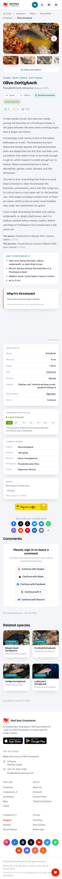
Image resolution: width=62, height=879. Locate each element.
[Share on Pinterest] (27, 530)
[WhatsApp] (55, 842)
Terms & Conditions (42, 801)
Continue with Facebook (32, 584)
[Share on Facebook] (13, 523)
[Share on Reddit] (20, 530)
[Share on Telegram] (41, 523)
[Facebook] (14, 842)
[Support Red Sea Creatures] (55, 872)
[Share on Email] (41, 530)
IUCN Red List (32, 872)
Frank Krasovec (50, 51)
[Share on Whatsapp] (48, 523)
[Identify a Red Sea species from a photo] (35, 5)
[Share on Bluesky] (34, 523)
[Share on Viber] (13, 530)
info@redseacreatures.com (20, 773)
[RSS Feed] (43, 850)
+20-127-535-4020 (16, 769)
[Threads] (23, 842)
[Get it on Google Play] (35, 740)
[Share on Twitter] (27, 523)
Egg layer (51, 394)
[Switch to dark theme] (42, 5)
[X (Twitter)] (31, 842)
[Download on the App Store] (13, 740)
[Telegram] (47, 842)
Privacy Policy (39, 796)
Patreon (7, 825)
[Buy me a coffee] (31, 506)
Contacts (37, 792)
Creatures (8, 787)
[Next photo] (54, 39)
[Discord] (27, 850)
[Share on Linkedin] (34, 530)
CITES (44, 872)
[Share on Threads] (20, 523)
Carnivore (51, 372)
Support (7, 820)
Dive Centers (39, 825)
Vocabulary (8, 796)
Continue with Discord (33, 599)
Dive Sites (37, 820)
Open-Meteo (8, 875)
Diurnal (52, 378)
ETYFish (14, 239)
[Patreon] (35, 850)
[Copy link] (48, 530)
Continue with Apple (32, 576)
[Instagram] (6, 842)
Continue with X (33, 592)
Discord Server (10, 829)
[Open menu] (56, 5)
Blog (5, 801)
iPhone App (38, 829)
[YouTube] (39, 842)
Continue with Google (33, 569)
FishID (6, 806)
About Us (37, 787)
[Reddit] (18, 850)
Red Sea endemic (46, 95)
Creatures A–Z (10, 792)
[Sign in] (49, 5)
